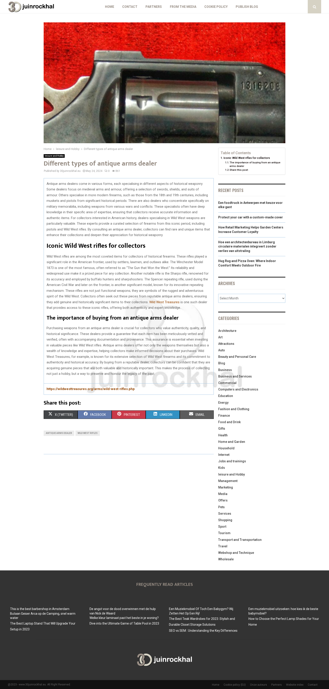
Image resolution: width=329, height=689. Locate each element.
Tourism (224, 533)
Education (225, 396)
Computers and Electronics (238, 389)
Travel (222, 546)
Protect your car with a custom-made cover (250, 217)
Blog (221, 363)
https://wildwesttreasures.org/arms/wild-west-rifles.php (91, 389)
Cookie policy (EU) (235, 684)
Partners (153, 7)
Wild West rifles (88, 433)
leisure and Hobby (54, 156)
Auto (221, 350)
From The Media (183, 7)
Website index (294, 684)
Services (224, 513)
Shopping (225, 520)
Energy (223, 402)
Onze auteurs (258, 684)
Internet (223, 454)
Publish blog (247, 7)
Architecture (227, 331)
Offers (223, 500)
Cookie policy (216, 7)
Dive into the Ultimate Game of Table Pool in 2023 (124, 623)
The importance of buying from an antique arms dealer (255, 164)
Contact (129, 7)
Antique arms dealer (59, 433)
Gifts (221, 428)
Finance (224, 415)
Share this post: (239, 169)
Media (222, 494)
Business (225, 370)
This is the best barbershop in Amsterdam (39, 609)
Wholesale (226, 559)
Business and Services (235, 376)
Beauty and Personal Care (237, 356)
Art (220, 337)
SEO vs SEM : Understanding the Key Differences (203, 630)
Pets (221, 507)
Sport (222, 526)
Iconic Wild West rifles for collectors (247, 158)
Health (223, 435)
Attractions (226, 344)
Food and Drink (229, 422)
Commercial (227, 383)
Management (227, 481)
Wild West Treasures (164, 302)
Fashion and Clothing (233, 409)
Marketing (225, 487)
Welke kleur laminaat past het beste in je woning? (124, 618)
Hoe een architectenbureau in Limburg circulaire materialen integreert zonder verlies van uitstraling (247, 246)
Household (226, 448)
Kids (221, 467)
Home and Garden (231, 442)
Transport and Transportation (240, 540)
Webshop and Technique (236, 553)
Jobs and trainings (232, 461)
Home (109, 7)
